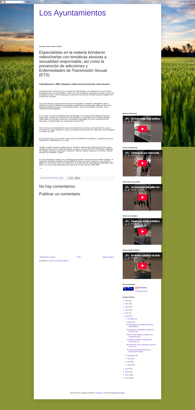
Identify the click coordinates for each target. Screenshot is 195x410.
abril (129, 362)
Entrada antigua (108, 257)
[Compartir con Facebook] (76, 178)
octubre (130, 322)
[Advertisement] (103, 35)
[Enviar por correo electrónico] (69, 178)
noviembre (131, 319)
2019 (127, 369)
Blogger (122, 393)
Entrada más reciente (47, 257)
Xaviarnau (99, 393)
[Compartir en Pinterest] (79, 178)
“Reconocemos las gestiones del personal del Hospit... (138, 351)
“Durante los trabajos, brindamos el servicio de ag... (139, 340)
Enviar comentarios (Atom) (58, 261)
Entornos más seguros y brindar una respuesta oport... (140, 335)
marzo (129, 365)
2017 (127, 375)
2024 (127, 304)
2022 (127, 310)
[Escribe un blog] (71, 178)
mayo (129, 359)
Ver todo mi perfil (141, 291)
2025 (127, 301)
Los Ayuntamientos (72, 12)
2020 (127, 316)
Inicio (79, 257)
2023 (127, 307)
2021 (127, 313)
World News (142, 288)
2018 (127, 372)
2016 (127, 378)
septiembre (131, 356)
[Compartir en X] (74, 178)
